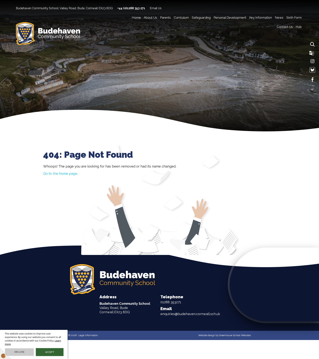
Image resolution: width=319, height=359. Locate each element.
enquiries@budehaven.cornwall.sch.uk (190, 311)
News (279, 17)
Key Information (260, 17)
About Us (150, 17)
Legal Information (88, 335)
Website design (206, 335)
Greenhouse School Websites (235, 335)
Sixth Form (294, 17)
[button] (312, 44)
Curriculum (181, 17)
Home (136, 17)
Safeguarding (201, 17)
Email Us (156, 8)
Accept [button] (49, 352)
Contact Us (285, 27)
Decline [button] (19, 351)
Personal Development (230, 17)
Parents (165, 17)
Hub (299, 27)
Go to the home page (60, 173)
